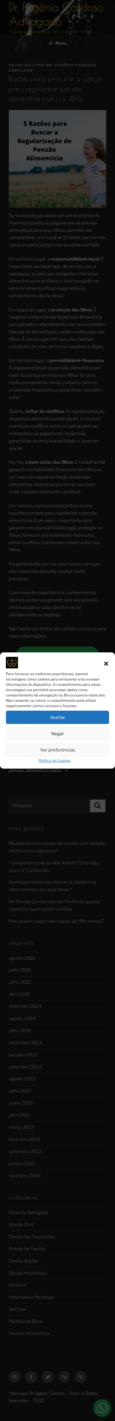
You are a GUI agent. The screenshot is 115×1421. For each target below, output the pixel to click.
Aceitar (57, 717)
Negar (57, 733)
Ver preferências (57, 750)
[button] (106, 664)
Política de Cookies (54, 760)
